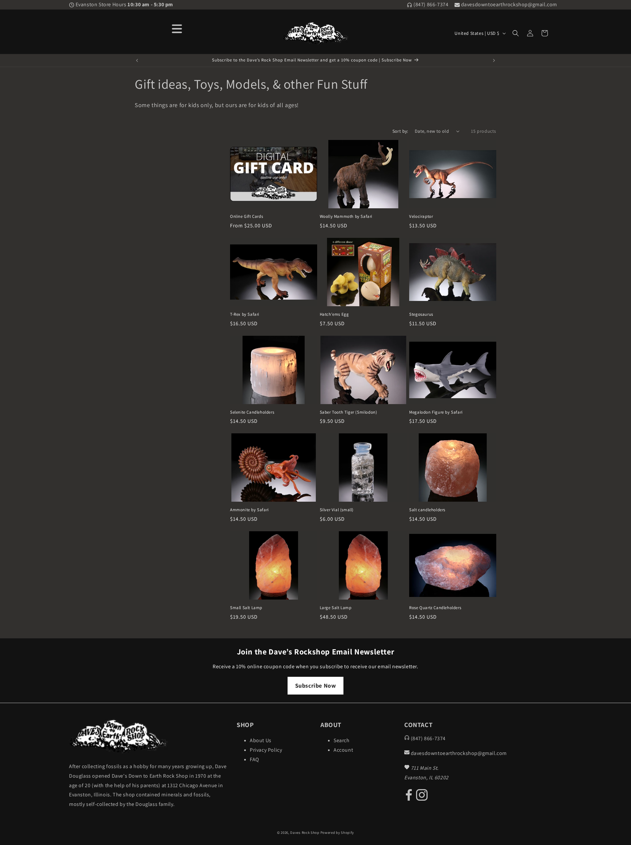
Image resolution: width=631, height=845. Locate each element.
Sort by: (400, 131)
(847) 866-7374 (430, 4)
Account (343, 749)
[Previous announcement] (137, 60)
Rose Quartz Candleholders (435, 607)
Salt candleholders (427, 510)
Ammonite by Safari (249, 510)
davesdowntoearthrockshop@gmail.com (508, 4)
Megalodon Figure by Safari (436, 412)
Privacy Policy (266, 749)
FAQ (254, 759)
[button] (515, 33)
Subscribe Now (315, 685)
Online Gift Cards (246, 216)
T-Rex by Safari (244, 314)
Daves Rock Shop (304, 832)
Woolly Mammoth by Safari (346, 216)
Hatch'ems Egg (334, 314)
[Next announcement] (494, 60)
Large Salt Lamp (336, 607)
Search (342, 740)
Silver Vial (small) (337, 510)
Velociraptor (421, 216)
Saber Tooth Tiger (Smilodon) (348, 412)
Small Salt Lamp (246, 607)
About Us (260, 740)
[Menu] (177, 28)
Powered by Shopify (337, 832)
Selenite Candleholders (252, 412)
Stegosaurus (421, 314)
